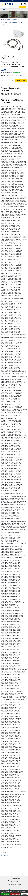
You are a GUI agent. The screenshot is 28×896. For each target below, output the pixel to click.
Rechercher (23, 6)
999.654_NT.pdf (4, 855)
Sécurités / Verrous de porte (7, 21)
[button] (25, 40)
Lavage (8, 19)
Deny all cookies (16, 894)
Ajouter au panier (22, 80)
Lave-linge (14, 19)
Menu (5, 10)
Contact (8, 889)
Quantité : (3, 78)
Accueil (2, 19)
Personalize (24, 894)
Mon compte (10, 888)
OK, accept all (5, 894)
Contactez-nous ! (18, 75)
